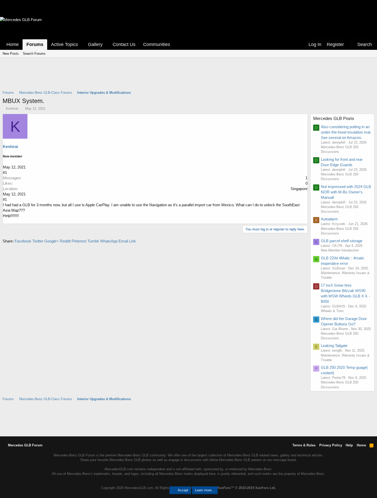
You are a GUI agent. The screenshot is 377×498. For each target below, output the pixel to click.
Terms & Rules (303, 445)
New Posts (11, 53)
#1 (5, 172)
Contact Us (124, 44)
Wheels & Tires (332, 311)
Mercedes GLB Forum (25, 445)
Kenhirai (12, 108)
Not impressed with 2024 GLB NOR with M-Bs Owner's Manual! (346, 192)
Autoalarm (329, 219)
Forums (34, 44)
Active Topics (64, 44)
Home (12, 44)
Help (349, 445)
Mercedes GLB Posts (333, 118)
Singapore (299, 188)
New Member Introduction (340, 250)
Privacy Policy (330, 445)
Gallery (95, 44)
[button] (81, 44)
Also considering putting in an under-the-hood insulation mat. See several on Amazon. (346, 132)
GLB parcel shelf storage (341, 241)
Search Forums (34, 53)
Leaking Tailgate (334, 345)
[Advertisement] (188, 77)
